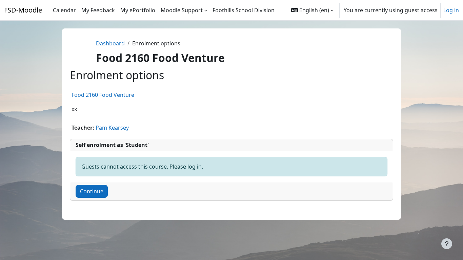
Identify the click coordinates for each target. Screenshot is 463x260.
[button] (312, 10)
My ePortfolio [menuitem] (137, 10)
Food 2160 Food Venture (103, 95)
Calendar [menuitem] (64, 10)
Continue (91, 191)
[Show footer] (446, 243)
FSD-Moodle (23, 10)
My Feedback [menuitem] (98, 10)
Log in (451, 10)
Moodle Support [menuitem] (182, 10)
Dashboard (110, 43)
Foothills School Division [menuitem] (244, 10)
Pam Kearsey (112, 127)
